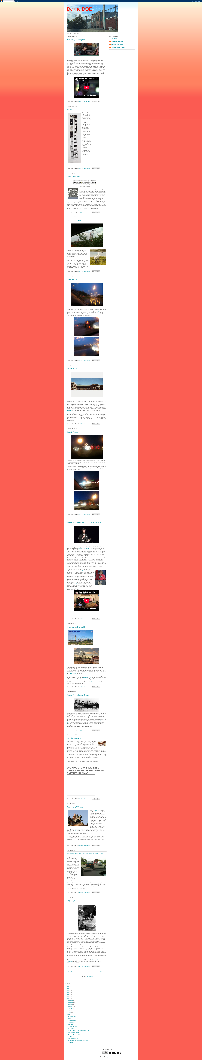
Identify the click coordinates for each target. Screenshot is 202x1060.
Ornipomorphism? (74, 220)
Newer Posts (71, 971)
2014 (68, 993)
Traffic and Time (73, 176)
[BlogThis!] (94, 101)
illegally (69, 410)
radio (76, 583)
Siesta (69, 109)
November (70, 1002)
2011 (68, 999)
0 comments (87, 101)
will (75, 830)
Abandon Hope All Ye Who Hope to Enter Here (85, 854)
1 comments (87, 845)
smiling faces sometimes (117, 41)
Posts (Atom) (90, 976)
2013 (68, 994)
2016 (68, 988)
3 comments (87, 360)
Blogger (107, 1056)
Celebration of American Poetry (85, 548)
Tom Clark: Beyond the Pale (118, 47)
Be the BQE (79, 9)
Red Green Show (87, 677)
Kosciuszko (96, 810)
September (71, 1006)
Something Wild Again (76, 40)
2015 (68, 991)
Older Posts (102, 971)
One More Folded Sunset (117, 44)
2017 (68, 987)
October (70, 1004)
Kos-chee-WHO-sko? (75, 807)
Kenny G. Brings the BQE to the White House (84, 522)
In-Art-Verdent (72, 432)
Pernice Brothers (72, 673)
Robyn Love (99, 311)
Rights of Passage (100, 400)
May (69, 1014)
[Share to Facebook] (97, 101)
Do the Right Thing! (75, 368)
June (69, 1012)
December (70, 1000)
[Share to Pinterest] (99, 101)
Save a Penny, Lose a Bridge (78, 695)
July (69, 1010)
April (69, 1045)
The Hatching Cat (115, 38)
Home (87, 971)
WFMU (81, 570)
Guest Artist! (72, 279)
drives (92, 681)
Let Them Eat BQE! (75, 738)
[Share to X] (96, 101)
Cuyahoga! (71, 900)
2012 (68, 997)
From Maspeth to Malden (76, 627)
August (70, 1008)
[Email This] (93, 101)
